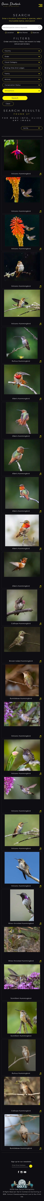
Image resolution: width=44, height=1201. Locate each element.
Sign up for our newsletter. (21, 1161)
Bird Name (23, 32)
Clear (8, 104)
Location (10, 32)
